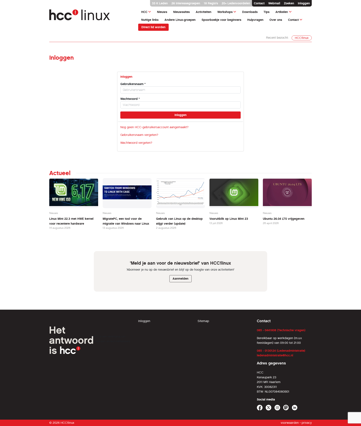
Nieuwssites (181, 12)
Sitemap (203, 321)
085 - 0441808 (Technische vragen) (281, 330)
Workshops (225, 12)
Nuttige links (150, 20)
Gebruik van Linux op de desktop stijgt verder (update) (179, 221)
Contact (259, 3)
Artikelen (281, 12)
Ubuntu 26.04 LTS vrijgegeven (283, 219)
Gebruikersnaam (133, 84)
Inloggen (304, 3)
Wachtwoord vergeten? (136, 143)
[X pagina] (269, 408)
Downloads (250, 12)
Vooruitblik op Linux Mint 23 (228, 219)
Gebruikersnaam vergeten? (139, 135)
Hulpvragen (255, 20)
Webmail (274, 3)
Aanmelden (180, 278)
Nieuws (162, 12)
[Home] (91, 16)
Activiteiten (203, 12)
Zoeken (289, 3)
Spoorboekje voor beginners (221, 20)
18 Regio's (211, 3)
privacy (307, 422)
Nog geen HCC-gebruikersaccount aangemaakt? (154, 127)
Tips (266, 12)
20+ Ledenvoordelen (236, 3)
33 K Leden (160, 3)
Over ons (275, 20)
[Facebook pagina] (260, 408)
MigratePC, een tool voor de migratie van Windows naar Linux (126, 221)
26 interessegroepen (185, 3)
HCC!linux (302, 38)
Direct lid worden (153, 27)
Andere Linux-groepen (180, 20)
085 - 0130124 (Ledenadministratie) (281, 350)
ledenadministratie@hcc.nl (275, 355)
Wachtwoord (130, 99)
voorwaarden (290, 422)
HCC (144, 12)
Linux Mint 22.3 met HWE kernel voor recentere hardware (71, 221)
